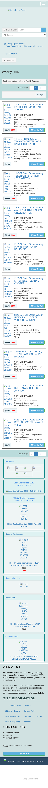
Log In (6, 53)
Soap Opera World (30, 778)
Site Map (27, 716)
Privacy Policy (29, 711)
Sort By (39, 94)
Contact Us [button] (25, 754)
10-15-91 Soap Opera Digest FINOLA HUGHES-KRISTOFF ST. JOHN (24, 564)
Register (13, 53)
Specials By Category (14, 534)
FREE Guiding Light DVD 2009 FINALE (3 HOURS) (24, 525)
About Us (27, 721)
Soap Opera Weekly (16, 43)
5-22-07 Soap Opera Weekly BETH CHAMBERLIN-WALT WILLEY (24, 657)
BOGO (27, 705)
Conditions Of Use (12, 716)
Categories (9, 60)
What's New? (11, 597)
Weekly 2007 (38, 46)
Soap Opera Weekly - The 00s (18, 46)
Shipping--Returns (12, 711)
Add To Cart (38, 130)
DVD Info (39, 716)
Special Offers (15, 705)
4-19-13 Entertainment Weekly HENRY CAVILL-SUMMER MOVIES (24, 625)
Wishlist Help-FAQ (12, 721)
